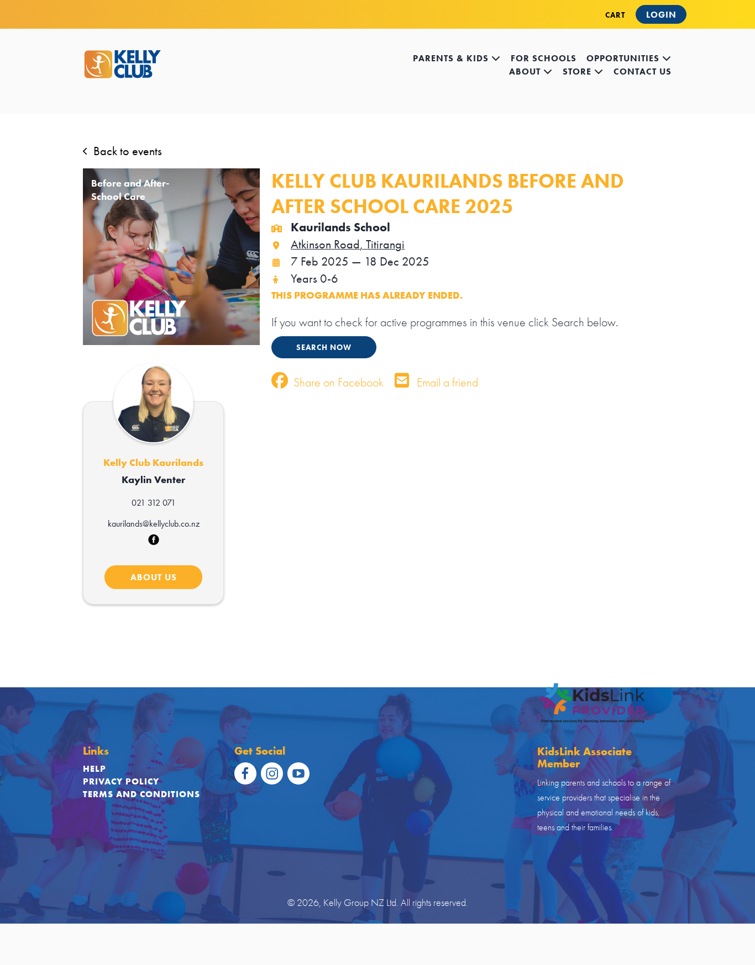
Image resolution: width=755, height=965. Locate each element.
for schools (543, 58)
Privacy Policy (121, 781)
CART (615, 15)
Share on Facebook (337, 382)
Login (661, 14)
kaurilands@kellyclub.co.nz (154, 523)
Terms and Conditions (141, 794)
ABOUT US (153, 577)
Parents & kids (452, 58)
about (526, 71)
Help (94, 769)
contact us (643, 71)
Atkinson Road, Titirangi (348, 244)
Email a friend (446, 382)
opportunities (624, 58)
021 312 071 (154, 502)
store (578, 71)
